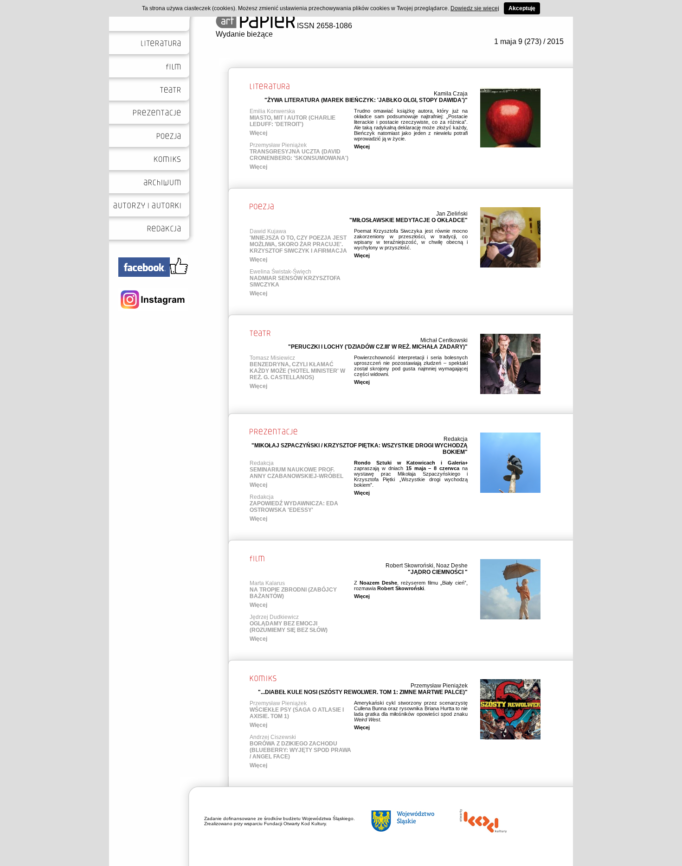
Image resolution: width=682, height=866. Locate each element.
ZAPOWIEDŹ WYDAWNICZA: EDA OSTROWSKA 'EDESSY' (294, 506)
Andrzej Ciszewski (273, 737)
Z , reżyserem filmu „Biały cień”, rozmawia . (411, 585)
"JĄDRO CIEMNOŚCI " (438, 572)
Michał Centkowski (444, 340)
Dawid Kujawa (268, 231)
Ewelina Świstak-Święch (280, 271)
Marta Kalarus (267, 583)
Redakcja (456, 439)
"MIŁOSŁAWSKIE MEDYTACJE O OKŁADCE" (408, 220)
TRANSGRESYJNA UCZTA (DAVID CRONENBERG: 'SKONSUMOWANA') (299, 154)
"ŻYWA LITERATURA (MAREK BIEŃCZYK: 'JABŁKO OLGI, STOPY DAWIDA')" (366, 100)
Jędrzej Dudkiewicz (274, 617)
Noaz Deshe (452, 565)
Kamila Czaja (451, 93)
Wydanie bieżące (244, 34)
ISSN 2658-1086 (323, 26)
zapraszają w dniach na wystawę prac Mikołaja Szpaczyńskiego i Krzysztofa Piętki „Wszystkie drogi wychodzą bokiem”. (411, 474)
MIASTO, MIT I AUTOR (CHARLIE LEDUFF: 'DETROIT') (292, 121)
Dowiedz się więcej (474, 8)
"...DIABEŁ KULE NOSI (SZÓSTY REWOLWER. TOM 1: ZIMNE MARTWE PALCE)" (363, 692)
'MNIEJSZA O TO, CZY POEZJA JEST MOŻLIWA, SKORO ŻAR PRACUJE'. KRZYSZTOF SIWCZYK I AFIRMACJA (298, 244)
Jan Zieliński (452, 213)
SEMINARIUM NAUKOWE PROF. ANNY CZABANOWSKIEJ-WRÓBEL (296, 472)
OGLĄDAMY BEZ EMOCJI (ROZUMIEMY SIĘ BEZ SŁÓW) (289, 626)
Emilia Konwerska (272, 111)
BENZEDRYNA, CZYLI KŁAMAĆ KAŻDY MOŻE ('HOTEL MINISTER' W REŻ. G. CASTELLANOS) (297, 371)
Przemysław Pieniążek (278, 145)
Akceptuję (521, 8)
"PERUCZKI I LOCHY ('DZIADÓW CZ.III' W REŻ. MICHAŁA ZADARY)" (378, 347)
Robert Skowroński (409, 565)
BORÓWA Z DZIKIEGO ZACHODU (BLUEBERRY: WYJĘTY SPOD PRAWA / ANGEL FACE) (300, 750)
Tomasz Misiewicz (272, 358)
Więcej (258, 133)
